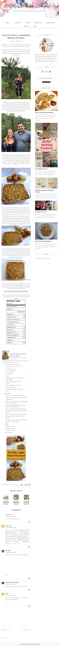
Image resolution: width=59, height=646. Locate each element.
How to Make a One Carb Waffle (43, 241)
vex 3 (6, 602)
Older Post (26, 629)
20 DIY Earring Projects (41, 169)
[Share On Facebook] (24, 485)
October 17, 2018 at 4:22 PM (10, 516)
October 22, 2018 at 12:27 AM (10, 527)
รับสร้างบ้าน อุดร (9, 530)
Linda (6, 593)
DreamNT (7, 550)
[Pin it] (29, 485)
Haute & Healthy (14, 362)
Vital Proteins (10, 44)
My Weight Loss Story (41, 212)
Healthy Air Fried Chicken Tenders (44, 112)
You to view (8, 525)
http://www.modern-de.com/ (14, 543)
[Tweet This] (21, 485)
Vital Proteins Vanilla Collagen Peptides (20, 214)
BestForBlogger (37, 644)
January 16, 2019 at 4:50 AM (10, 595)
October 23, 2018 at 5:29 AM (10, 552)
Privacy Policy (4, 638)
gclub (6, 575)
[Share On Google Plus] (27, 485)
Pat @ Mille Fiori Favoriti (12, 582)
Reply (29, 521)
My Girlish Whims (29, 6)
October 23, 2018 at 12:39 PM (10, 584)
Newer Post (6, 629)
